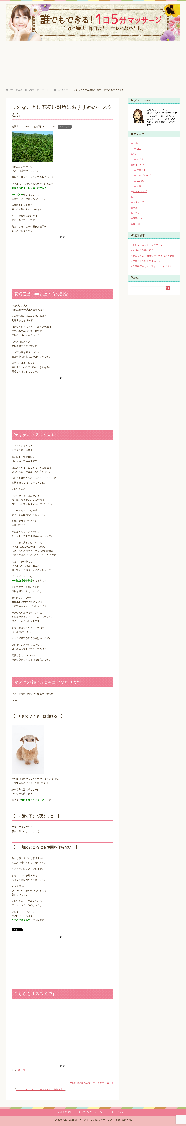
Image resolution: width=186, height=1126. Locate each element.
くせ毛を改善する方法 (144, 250)
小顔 (135, 154)
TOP (29, 90)
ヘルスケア (65, 126)
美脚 (139, 186)
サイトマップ (121, 1112)
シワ (139, 148)
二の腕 (140, 181)
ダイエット (139, 164)
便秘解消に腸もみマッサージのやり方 (89, 1083)
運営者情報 (65, 1112)
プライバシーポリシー (92, 1112)
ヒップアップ (144, 175)
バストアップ (140, 191)
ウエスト (141, 170)
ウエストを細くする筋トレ (147, 261)
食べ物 (136, 224)
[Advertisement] (93, 67)
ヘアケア (137, 197)
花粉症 (21, 1070)
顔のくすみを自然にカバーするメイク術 (154, 255)
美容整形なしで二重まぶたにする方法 (152, 266)
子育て (136, 213)
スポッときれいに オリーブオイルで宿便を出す (40, 1089)
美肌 (135, 143)
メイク (140, 159)
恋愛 (135, 207)
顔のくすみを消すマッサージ (148, 245)
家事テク (137, 218)
